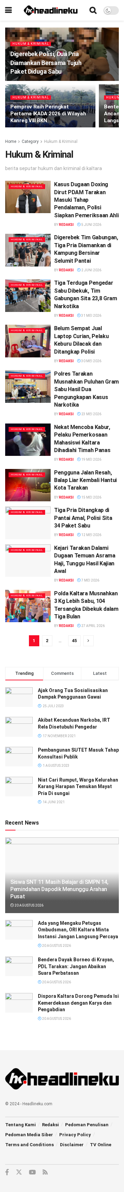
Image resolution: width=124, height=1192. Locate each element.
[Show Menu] (8, 10)
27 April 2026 (93, 626)
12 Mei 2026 (91, 535)
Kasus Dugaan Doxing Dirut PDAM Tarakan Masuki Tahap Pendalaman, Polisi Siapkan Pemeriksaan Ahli (86, 200)
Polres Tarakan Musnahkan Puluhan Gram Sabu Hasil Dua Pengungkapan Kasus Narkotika (86, 389)
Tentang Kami (20, 1124)
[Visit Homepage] (51, 10)
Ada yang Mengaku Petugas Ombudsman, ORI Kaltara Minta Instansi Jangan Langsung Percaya (78, 929)
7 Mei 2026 (90, 580)
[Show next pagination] (88, 640)
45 (74, 640)
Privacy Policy (75, 1134)
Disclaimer (72, 1144)
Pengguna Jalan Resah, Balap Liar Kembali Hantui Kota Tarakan (85, 480)
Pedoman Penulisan (86, 1124)
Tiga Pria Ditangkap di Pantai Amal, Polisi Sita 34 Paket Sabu (83, 518)
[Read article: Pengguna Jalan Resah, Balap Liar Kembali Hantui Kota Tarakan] (28, 485)
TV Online (100, 1144)
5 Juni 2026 (91, 225)
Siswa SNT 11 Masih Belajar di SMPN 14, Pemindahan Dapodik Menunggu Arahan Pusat (59, 889)
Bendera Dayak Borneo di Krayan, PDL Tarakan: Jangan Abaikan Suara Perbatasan (76, 966)
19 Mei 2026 (91, 459)
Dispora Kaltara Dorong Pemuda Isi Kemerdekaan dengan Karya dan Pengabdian (78, 1002)
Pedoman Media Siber (29, 1134)
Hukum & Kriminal (30, 43)
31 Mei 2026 (91, 315)
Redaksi (66, 225)
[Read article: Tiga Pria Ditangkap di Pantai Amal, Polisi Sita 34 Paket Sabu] (28, 522)
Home (10, 141)
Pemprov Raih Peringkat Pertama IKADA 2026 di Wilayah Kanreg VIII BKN (48, 114)
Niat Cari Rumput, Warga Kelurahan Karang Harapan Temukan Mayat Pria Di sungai (78, 786)
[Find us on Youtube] (32, 1172)
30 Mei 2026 (91, 361)
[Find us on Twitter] (19, 1172)
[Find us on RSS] (45, 1173)
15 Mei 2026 (91, 497)
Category (30, 141)
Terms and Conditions (29, 1144)
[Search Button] (93, 10)
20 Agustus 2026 (28, 905)
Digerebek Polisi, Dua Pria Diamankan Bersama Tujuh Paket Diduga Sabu (46, 62)
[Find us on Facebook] (7, 1172)
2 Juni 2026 (91, 270)
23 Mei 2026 (91, 414)
